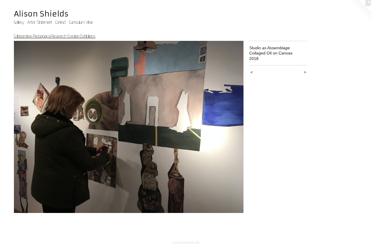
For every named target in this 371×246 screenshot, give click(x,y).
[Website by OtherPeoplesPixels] (359, 11)
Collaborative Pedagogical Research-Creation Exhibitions (54, 36)
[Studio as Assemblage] (128, 127)
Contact (60, 22)
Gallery (19, 22)
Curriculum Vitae (81, 22)
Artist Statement (39, 22)
